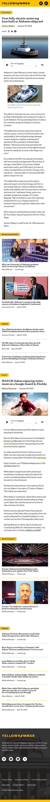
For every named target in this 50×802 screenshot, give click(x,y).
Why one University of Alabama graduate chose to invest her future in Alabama (20, 265)
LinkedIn (12, 31)
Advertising (31, 785)
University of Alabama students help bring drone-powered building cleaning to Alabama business (24, 357)
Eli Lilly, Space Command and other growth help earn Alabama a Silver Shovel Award (21, 344)
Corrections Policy (22, 780)
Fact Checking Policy (39, 780)
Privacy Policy (7, 780)
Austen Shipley (8, 26)
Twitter (9, 31)
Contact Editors (18, 785)
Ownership (6, 785)
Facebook (15, 31)
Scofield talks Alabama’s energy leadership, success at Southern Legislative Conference (21, 303)
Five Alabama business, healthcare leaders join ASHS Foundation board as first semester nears (23, 330)
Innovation (6, 12)
